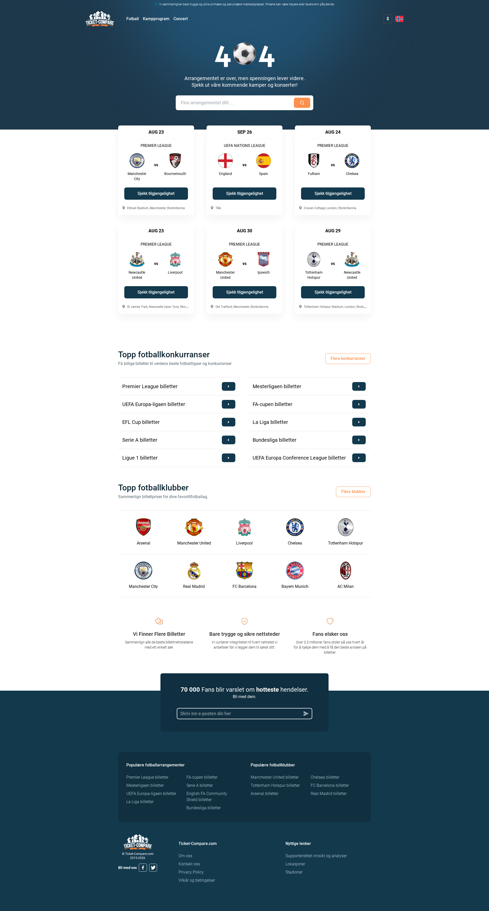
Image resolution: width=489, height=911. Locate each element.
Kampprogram (156, 18)
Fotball (132, 18)
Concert (180, 18)
